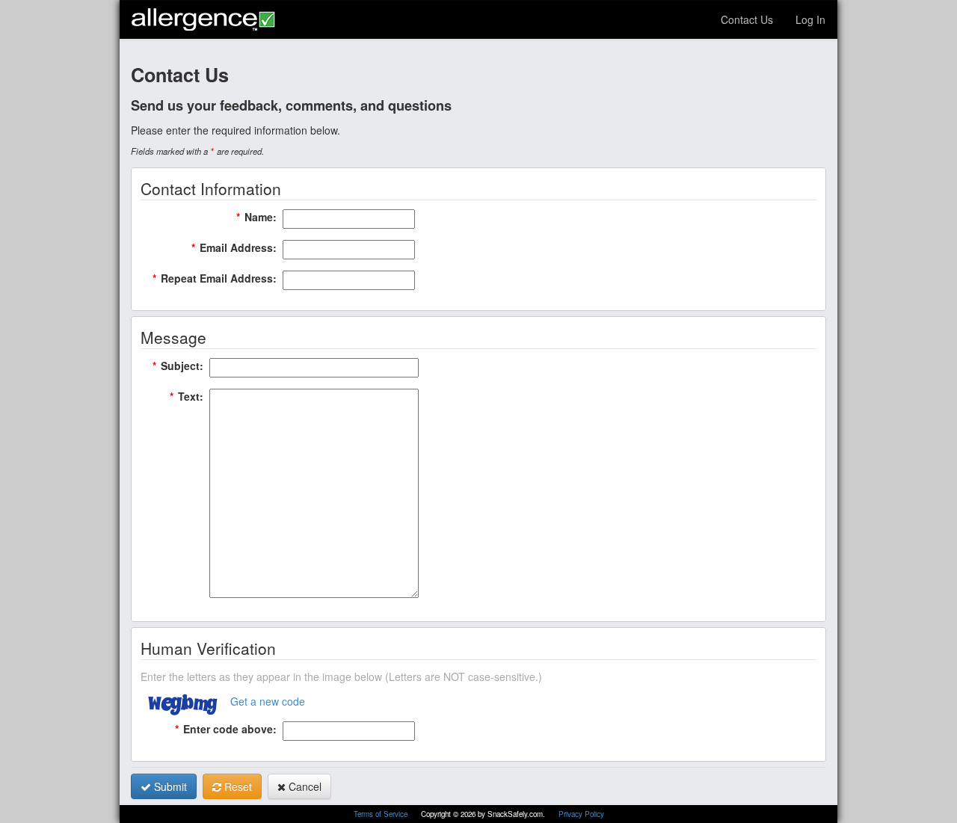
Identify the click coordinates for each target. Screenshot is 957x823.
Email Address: (234, 247)
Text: (186, 396)
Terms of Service (382, 814)
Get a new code (267, 701)
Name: (256, 216)
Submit (169, 786)
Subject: (178, 365)
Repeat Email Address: (215, 278)
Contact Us (747, 19)
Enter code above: (226, 728)
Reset (236, 786)
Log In (810, 19)
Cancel (303, 786)
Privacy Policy (581, 814)
